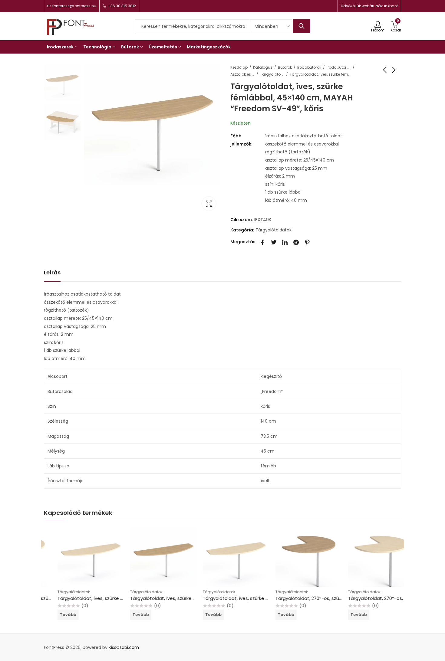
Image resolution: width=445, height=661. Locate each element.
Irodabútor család (339, 67)
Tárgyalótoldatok (272, 74)
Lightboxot (209, 204)
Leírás (52, 272)
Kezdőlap (239, 67)
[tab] (52, 272)
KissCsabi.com (124, 647)
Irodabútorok (309, 67)
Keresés (301, 26)
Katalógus (262, 67)
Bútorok (285, 67)
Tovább (54, 614)
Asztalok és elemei (242, 74)
